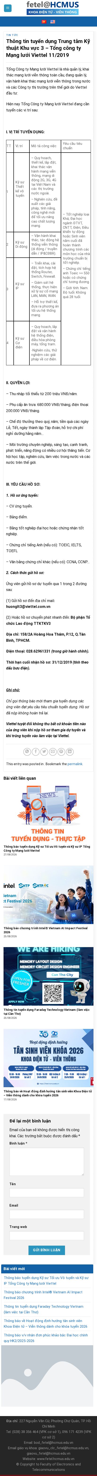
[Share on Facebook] (36, 752)
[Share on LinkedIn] (70, 752)
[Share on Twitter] (44, 752)
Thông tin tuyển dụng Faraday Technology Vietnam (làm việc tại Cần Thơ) (43, 1309)
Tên (12, 1184)
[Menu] (8, 8)
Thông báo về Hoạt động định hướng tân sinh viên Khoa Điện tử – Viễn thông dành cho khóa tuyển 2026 (45, 1324)
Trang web (18, 1227)
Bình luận (18, 1143)
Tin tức (12, 35)
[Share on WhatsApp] (27, 752)
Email (13, 1206)
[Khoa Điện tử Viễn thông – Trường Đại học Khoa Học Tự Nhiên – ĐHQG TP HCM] (53, 8)
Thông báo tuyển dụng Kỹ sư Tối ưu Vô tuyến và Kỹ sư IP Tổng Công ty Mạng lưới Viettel (46, 1281)
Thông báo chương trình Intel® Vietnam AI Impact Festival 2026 (43, 1295)
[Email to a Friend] (53, 752)
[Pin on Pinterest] (61, 752)
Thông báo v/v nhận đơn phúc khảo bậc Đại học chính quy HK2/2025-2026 (46, 1338)
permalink (75, 764)
